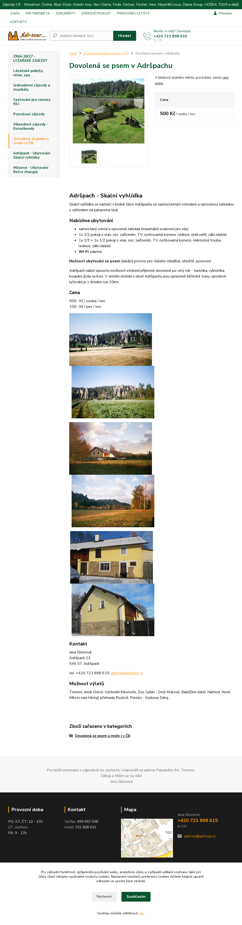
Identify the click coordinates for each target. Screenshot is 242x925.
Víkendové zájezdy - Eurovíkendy (30, 126)
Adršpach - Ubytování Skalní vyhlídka (31, 155)
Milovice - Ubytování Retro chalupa (30, 169)
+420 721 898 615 (170, 36)
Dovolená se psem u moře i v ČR (31, 140)
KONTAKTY (18, 22)
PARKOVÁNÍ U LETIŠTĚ (133, 13)
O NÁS (14, 13)
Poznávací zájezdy (29, 114)
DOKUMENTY (65, 13)
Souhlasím (136, 896)
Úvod (73, 53)
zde (141, 913)
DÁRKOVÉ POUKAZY (96, 13)
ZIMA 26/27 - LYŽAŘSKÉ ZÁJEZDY (30, 58)
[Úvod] (27, 35)
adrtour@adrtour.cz (200, 836)
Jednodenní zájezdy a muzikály (31, 87)
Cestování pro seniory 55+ (32, 101)
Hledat (124, 35)
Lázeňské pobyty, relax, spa (28, 72)
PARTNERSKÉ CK (38, 13)
